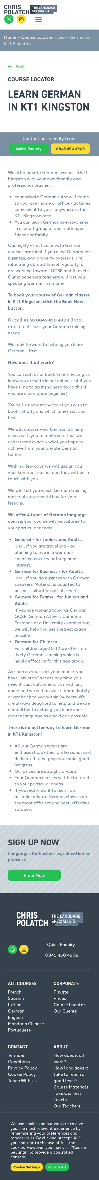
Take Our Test (67, 1093)
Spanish (16, 998)
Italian (14, 1004)
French (14, 992)
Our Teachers (67, 1106)
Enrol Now (34, 875)
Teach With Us (22, 1080)
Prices (60, 998)
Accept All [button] (57, 1166)
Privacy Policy (22, 1068)
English (15, 1017)
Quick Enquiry (28, 148)
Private (61, 992)
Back (20, 66)
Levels (60, 1099)
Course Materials (71, 1087)
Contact (18, 1047)
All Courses (22, 983)
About (61, 1047)
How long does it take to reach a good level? (71, 1074)
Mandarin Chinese (26, 1023)
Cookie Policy (22, 1074)
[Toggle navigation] (38, 19)
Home (10, 37)
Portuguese (19, 1030)
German (16, 1011)
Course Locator (37, 37)
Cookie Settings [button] (26, 1166)
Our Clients (65, 1011)
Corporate (66, 983)
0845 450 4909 (62, 955)
